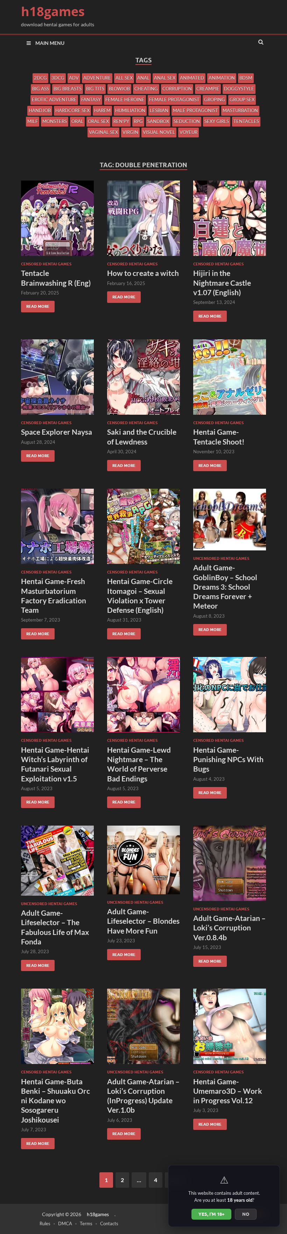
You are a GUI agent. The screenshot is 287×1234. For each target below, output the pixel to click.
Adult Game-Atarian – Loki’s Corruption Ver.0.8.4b (229, 928)
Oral (77, 121)
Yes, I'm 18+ (211, 1214)
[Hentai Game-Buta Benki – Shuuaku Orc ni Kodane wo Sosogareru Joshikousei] (57, 1029)
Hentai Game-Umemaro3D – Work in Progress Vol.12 (227, 1091)
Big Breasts (68, 88)
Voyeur (188, 132)
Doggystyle (239, 88)
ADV (74, 78)
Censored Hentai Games (46, 264)
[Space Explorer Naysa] (57, 379)
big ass (40, 88)
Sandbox (158, 121)
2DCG (40, 78)
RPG (138, 121)
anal (143, 78)
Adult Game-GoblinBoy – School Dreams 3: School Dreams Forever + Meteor (225, 586)
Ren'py (121, 121)
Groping (214, 99)
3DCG (57, 78)
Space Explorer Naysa (56, 431)
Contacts (109, 1223)
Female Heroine (125, 99)
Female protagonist (174, 99)
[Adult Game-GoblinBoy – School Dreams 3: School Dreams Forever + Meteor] (229, 522)
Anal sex (164, 78)
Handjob (40, 110)
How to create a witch (143, 273)
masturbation (240, 110)
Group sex (242, 99)
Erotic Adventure (54, 99)
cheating (146, 88)
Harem (102, 110)
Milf (32, 121)
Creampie (207, 88)
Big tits (95, 88)
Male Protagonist (195, 110)
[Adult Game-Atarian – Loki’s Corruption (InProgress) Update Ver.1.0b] (143, 1029)
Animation (222, 78)
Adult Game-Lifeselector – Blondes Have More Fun (143, 921)
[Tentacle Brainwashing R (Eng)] (57, 221)
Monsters (54, 121)
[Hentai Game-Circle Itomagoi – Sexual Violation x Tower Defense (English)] (143, 529)
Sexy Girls (216, 121)
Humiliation (130, 110)
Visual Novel (159, 132)
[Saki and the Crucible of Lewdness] (143, 379)
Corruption (177, 88)
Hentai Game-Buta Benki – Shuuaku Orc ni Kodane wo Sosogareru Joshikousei (55, 1100)
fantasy (91, 99)
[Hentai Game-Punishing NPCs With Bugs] (229, 697)
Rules (45, 1223)
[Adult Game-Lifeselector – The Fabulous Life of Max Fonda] (57, 863)
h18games (53, 11)
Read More (35, 305)
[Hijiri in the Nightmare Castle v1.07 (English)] (229, 221)
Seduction (187, 121)
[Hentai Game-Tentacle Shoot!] (229, 379)
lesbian (159, 110)
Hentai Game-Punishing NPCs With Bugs (228, 759)
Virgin (130, 132)
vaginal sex (103, 132)
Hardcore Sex (72, 110)
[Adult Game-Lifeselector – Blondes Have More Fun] (143, 863)
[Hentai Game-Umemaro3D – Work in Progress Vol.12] (229, 1029)
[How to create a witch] (143, 221)
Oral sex (98, 121)
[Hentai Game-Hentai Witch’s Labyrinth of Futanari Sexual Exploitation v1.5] (57, 697)
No (245, 1214)
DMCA (65, 1223)
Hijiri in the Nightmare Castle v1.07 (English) (222, 283)
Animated (192, 78)
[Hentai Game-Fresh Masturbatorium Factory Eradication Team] (57, 529)
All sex (124, 78)
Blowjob (119, 88)
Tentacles (246, 121)
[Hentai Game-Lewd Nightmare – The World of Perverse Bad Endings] (143, 697)
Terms (86, 1223)
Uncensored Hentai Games (221, 558)
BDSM (245, 78)
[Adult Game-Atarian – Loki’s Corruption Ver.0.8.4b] (229, 866)
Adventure (97, 78)
